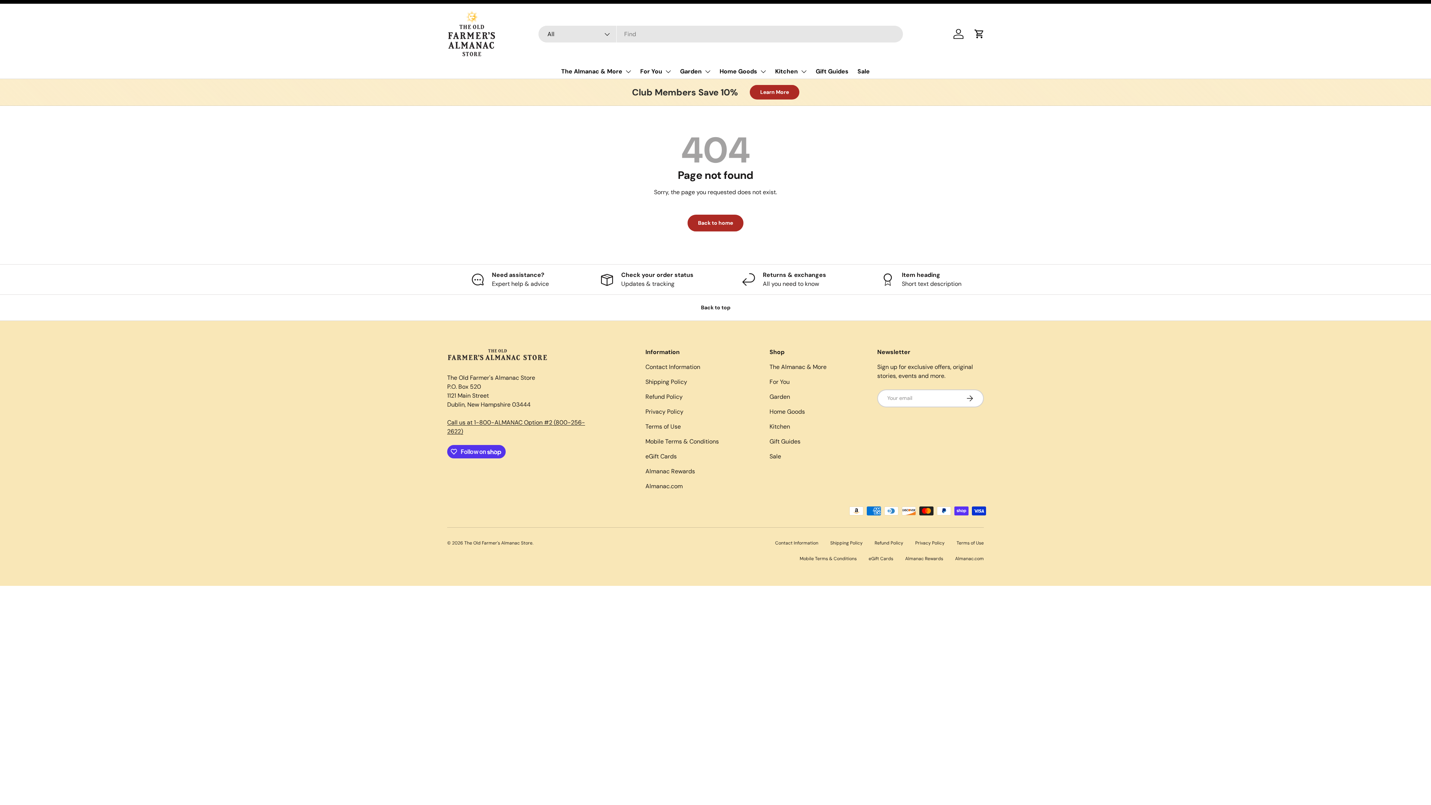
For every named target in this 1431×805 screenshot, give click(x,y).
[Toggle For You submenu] (668, 71)
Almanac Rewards (670, 471)
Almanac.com (664, 486)
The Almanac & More (591, 71)
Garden (691, 71)
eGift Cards (661, 456)
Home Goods (738, 71)
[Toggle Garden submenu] (707, 71)
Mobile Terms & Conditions (682, 441)
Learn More (774, 92)
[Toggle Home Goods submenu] (763, 71)
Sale (863, 71)
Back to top (715, 307)
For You (651, 71)
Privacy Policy (664, 412)
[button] (979, 34)
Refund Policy (664, 397)
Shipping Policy (666, 382)
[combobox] (720, 34)
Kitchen (786, 71)
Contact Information (672, 367)
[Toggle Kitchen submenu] (803, 71)
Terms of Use (663, 426)
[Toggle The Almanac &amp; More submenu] (628, 71)
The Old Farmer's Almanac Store (498, 543)
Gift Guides (832, 71)
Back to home (715, 223)
